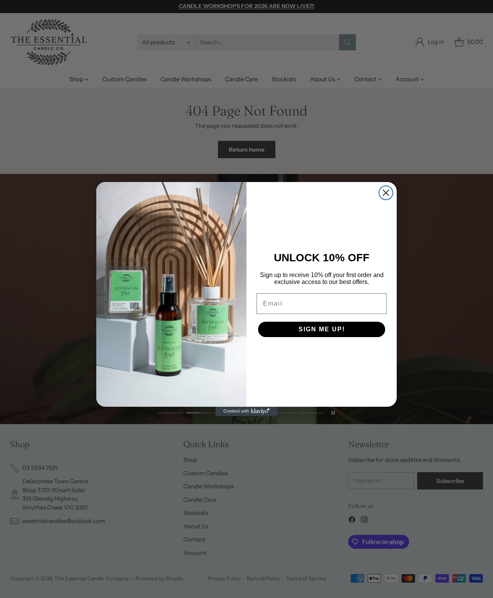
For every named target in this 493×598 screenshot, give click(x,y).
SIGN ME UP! (321, 329)
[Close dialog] (386, 193)
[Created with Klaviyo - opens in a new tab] (246, 411)
